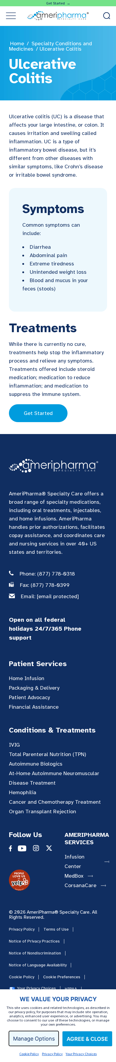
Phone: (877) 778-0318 (47, 573)
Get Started (38, 413)
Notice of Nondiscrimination (35, 953)
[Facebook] (13, 849)
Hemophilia (22, 792)
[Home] (53, 466)
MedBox (74, 876)
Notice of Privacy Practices (34, 941)
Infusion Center (74, 861)
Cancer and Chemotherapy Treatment (55, 802)
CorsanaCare (80, 885)
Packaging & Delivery (34, 688)
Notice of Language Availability (38, 965)
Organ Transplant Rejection (42, 811)
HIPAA (71, 988)
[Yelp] (19, 889)
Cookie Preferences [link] (61, 976)
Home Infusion (26, 678)
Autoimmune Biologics (35, 764)
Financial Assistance (34, 707)
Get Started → (58, 3)
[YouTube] (25, 849)
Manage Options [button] (34, 1038)
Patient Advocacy (29, 697)
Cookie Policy (29, 1054)
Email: (50, 596)
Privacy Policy (52, 1054)
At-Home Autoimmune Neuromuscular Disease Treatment (54, 778)
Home (17, 43)
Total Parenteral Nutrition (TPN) (47, 754)
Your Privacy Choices (81, 1054)
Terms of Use (56, 929)
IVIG (14, 744)
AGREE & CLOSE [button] (87, 1039)
